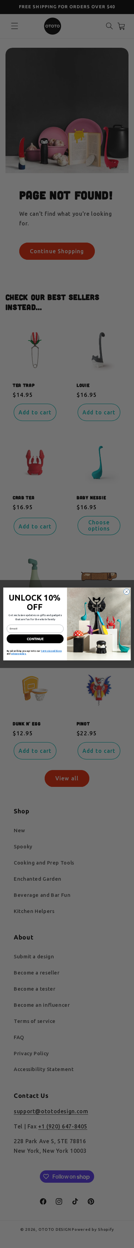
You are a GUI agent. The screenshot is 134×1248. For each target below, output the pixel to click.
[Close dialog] (127, 592)
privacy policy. (18, 654)
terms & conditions (51, 651)
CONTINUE (35, 639)
